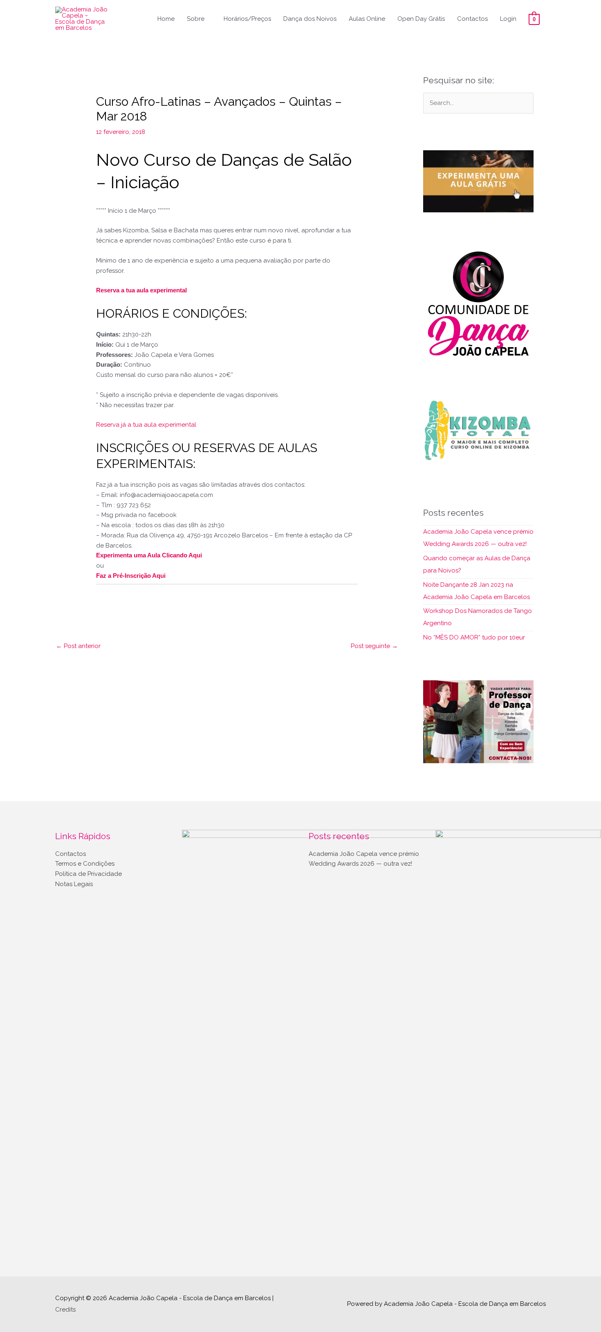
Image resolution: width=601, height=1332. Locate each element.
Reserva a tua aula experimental (141, 290)
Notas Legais (74, 884)
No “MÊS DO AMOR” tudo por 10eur (474, 637)
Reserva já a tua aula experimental (146, 424)
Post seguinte (374, 646)
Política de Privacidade (88, 874)
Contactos (472, 18)
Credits (65, 1309)
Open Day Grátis (421, 18)
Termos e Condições (84, 863)
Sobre (195, 18)
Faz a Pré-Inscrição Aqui (131, 575)
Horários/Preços (247, 18)
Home (166, 18)
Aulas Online (367, 18)
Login (508, 18)
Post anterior (78, 646)
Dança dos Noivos (309, 18)
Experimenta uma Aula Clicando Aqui (149, 555)
